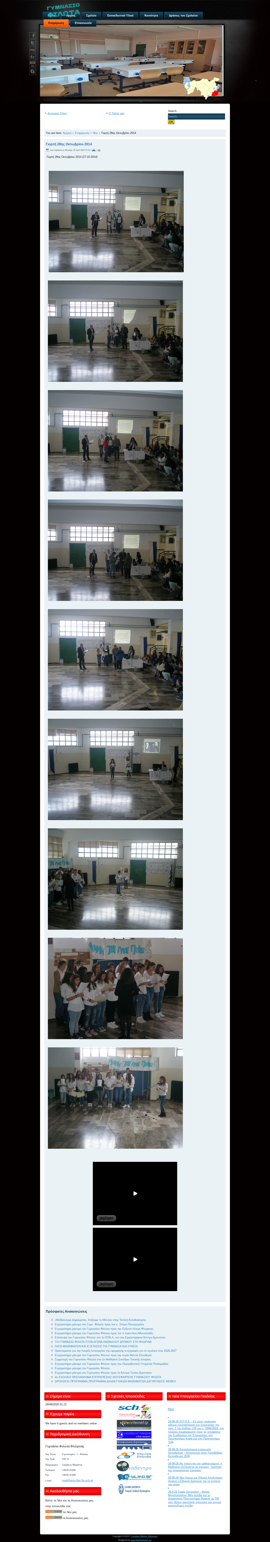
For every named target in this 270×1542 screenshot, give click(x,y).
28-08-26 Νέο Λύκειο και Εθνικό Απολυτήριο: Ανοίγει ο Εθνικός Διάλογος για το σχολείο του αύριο (195, 1481)
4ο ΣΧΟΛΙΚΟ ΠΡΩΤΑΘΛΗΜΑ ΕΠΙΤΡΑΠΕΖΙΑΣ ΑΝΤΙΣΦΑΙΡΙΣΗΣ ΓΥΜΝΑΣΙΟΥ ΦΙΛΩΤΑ (108, 1377)
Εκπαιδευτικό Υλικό (120, 15)
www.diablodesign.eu (141, 1540)
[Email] (99, 150)
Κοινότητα (151, 15)
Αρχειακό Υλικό (57, 113)
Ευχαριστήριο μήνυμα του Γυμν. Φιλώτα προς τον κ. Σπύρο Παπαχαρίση (99, 1324)
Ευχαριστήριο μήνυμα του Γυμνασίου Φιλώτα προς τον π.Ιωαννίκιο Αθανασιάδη (104, 1333)
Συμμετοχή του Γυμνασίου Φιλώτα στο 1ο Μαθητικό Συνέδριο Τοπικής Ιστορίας (103, 1359)
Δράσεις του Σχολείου (183, 15)
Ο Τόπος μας (116, 113)
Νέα (95, 133)
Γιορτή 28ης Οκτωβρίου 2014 (69, 144)
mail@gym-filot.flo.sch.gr (77, 1480)
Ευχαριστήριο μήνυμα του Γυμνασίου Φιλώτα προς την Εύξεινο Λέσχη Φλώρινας (104, 1328)
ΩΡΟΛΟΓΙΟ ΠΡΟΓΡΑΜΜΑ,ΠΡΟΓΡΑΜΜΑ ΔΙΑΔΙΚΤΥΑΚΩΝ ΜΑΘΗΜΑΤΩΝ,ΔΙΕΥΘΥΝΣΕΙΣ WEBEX (115, 1381)
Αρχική (67, 133)
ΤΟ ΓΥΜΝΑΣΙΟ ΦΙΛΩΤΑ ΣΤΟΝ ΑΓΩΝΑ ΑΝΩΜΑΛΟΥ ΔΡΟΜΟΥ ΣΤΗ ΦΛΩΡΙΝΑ (103, 1341)
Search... (173, 111)
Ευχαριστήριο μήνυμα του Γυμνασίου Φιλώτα (82, 1368)
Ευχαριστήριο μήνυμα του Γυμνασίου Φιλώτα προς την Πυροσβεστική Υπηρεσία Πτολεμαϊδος (111, 1363)
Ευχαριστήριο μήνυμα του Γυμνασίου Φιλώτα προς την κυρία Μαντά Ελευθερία (103, 1355)
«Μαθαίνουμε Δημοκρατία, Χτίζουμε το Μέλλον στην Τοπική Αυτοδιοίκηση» (100, 1320)
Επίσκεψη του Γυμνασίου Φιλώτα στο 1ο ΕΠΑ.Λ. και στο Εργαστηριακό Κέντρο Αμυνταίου (110, 1337)
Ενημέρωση (82, 133)
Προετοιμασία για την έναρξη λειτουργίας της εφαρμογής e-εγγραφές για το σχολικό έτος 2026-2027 (116, 1350)
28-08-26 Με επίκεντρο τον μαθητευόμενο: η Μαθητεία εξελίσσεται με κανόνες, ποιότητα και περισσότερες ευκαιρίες (195, 1467)
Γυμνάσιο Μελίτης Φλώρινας (144, 1536)
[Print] (94, 150)
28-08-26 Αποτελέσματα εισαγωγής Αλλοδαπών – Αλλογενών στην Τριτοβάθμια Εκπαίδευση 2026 (195, 1453)
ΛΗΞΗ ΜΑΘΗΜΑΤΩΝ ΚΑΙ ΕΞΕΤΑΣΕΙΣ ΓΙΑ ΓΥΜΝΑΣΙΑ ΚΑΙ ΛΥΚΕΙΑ (96, 1346)
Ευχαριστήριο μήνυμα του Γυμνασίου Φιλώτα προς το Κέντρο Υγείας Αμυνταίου (103, 1372)
